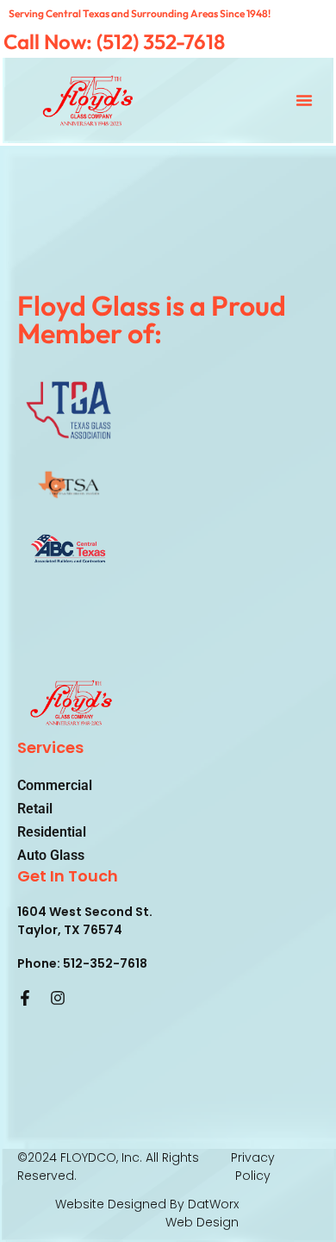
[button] (304, 100)
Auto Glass (50, 855)
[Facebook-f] (25, 998)
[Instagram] (57, 998)
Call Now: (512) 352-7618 (114, 41)
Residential (51, 832)
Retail (35, 808)
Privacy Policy (253, 1166)
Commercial (54, 785)
